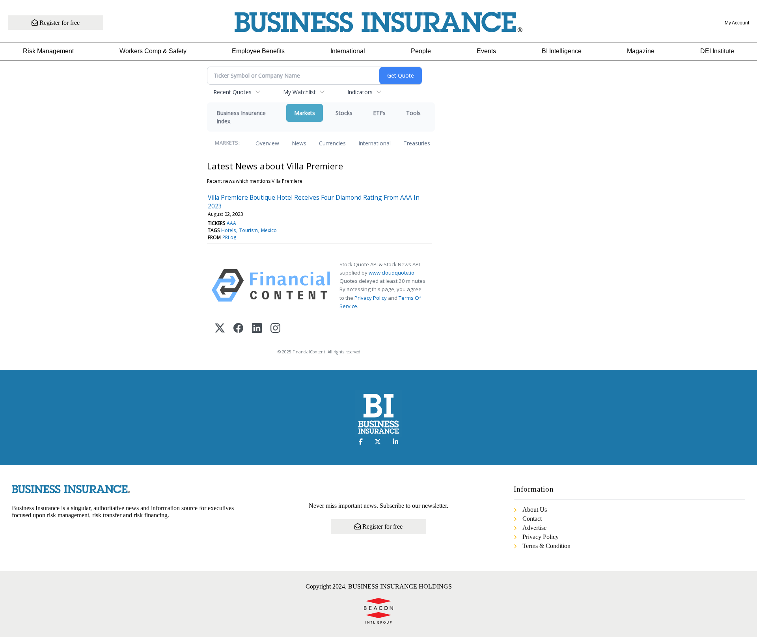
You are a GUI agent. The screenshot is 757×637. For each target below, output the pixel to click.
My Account (737, 23)
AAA (231, 223)
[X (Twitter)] (220, 329)
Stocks (344, 113)
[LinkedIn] (257, 329)
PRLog (229, 237)
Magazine (640, 51)
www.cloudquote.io (391, 272)
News (299, 143)
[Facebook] (238, 329)
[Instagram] (275, 329)
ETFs (379, 113)
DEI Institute (717, 51)
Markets (304, 113)
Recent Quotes (232, 92)
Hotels (228, 230)
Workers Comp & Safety (152, 51)
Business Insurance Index (241, 117)
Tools (413, 113)
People (421, 51)
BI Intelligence (562, 51)
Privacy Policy (370, 297)
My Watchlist (299, 92)
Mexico (269, 230)
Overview (267, 143)
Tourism (248, 230)
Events (486, 51)
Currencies (332, 143)
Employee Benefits (258, 51)
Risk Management (48, 51)
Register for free (59, 22)
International (347, 51)
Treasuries (416, 143)
